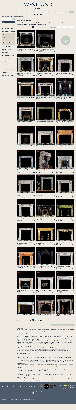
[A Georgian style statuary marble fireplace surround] (65, 264)
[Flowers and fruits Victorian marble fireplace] (65, 71)
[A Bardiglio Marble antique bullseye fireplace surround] (26, 168)
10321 (61, 99)
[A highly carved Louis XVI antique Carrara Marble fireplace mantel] (65, 288)
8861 (21, 315)
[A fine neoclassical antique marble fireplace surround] (65, 168)
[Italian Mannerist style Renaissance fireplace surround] (65, 312)
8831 (60, 268)
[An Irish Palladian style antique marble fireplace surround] (65, 216)
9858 (61, 172)
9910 (41, 195)
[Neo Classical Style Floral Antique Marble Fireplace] (45, 71)
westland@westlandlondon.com (10, 386)
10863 (21, 50)
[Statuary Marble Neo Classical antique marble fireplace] (26, 288)
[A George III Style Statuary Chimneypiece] (26, 119)
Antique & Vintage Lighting (7, 49)
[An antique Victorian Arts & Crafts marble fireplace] (45, 288)
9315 (21, 292)
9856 (41, 172)
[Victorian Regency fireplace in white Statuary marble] (26, 144)
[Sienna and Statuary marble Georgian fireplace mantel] (26, 95)
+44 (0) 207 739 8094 (8, 385)
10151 (41, 99)
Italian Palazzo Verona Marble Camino (63, 145)
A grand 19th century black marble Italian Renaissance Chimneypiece (63, 98)
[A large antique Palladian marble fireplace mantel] (26, 264)
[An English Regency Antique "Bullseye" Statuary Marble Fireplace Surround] (26, 240)
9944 (41, 148)
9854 (21, 148)
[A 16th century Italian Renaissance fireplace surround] (45, 168)
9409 (61, 220)
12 (30, 27)
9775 (61, 196)
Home (3, 16)
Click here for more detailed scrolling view (65, 40)
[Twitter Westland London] (71, 387)
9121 (41, 219)
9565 (21, 220)
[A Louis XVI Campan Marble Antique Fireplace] (45, 192)
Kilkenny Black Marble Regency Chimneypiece (44, 266)
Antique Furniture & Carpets (8, 55)
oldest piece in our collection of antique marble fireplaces (31, 350)
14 (35, 27)
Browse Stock (7, 16)
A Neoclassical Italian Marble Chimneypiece (25, 49)
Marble (4, 34)
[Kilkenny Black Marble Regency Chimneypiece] (45, 264)
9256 (61, 244)
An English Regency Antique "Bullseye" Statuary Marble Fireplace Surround (25, 243)
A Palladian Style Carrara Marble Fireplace (24, 193)
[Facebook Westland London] (69, 387)
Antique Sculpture (5, 61)
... (25, 27)
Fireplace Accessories (6, 46)
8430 (21, 99)
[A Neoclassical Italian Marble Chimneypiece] (26, 47)
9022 (61, 292)
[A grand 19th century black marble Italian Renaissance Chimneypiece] (65, 95)
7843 (41, 122)
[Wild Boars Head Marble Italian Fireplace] (45, 312)
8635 (21, 244)
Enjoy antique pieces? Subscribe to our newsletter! (40, 393)
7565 (61, 147)
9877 (21, 172)
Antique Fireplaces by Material (8, 31)
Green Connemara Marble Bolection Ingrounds (44, 121)
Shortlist (71, 12)
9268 (21, 122)
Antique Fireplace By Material (15, 16)
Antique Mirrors (5, 52)
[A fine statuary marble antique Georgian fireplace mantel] (45, 144)
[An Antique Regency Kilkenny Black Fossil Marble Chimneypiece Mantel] (45, 47)
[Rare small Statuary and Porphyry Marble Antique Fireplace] (45, 95)
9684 (21, 195)
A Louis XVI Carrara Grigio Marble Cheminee (25, 314)
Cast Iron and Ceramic (8, 42)
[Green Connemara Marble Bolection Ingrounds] (45, 119)
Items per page (53, 27)
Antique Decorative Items (7, 64)
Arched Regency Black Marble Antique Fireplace (45, 218)
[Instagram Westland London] (73, 387)
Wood (4, 40)
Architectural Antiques (6, 68)
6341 (41, 315)
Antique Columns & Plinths (7, 75)
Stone (4, 37)
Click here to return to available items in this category (62, 325)
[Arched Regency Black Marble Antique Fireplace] (45, 216)
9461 (41, 244)
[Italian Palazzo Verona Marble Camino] (65, 144)
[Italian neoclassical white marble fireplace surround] (26, 71)
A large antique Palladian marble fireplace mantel (26, 266)
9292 (41, 292)
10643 (21, 75)
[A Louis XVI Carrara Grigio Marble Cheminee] (26, 312)
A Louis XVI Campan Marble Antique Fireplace (44, 193)
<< (23, 27)
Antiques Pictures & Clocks (7, 58)
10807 (41, 51)
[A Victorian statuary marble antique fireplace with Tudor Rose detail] (26, 216)
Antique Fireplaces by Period (8, 28)
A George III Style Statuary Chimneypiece (24, 121)
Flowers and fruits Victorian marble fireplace (64, 73)
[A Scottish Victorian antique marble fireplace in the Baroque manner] (45, 240)
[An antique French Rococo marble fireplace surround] (65, 240)
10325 (61, 74)
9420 (21, 267)
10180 (61, 124)
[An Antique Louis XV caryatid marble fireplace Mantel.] (65, 119)
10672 (41, 75)
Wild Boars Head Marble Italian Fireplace (43, 314)
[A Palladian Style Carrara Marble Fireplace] (26, 192)
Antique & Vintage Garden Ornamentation (7, 72)
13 (32, 27)
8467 (61, 317)
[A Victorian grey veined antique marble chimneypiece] (65, 192)
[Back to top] (73, 407)
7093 (41, 267)
